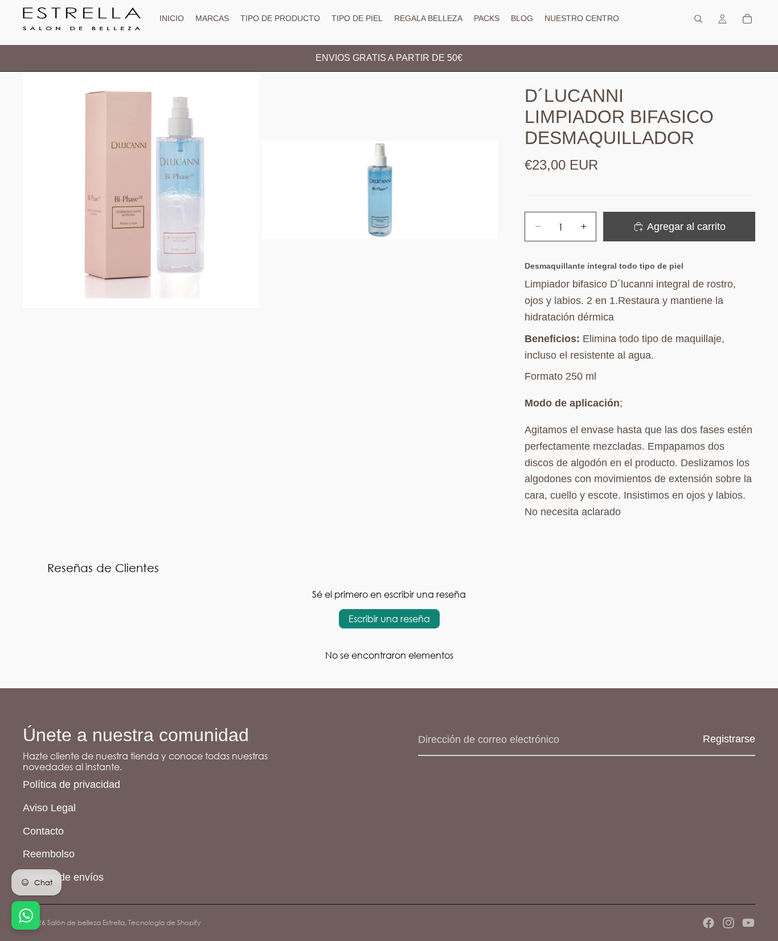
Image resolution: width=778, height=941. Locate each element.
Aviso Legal (49, 807)
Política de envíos (63, 877)
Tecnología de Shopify (164, 922)
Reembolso (49, 854)
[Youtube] (748, 923)
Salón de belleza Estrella (86, 922)
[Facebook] (708, 923)
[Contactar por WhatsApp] (25, 915)
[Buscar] (698, 18)
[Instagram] (728, 923)
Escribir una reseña (389, 618)
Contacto (43, 831)
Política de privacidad (71, 784)
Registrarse (729, 739)
